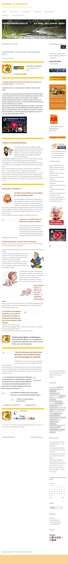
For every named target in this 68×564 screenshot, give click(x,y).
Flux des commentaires (55, 522)
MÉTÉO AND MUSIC (49, 11)
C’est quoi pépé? (26, 11)
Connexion (52, 518)
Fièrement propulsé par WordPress (24, 551)
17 (54, 491)
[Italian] (56, 61)
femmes (53, 407)
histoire (53, 409)
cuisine (60, 397)
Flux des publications (54, 520)
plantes (59, 419)
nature (62, 417)
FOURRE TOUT (5, 15)
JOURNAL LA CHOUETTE (14, 3)
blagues (52, 391)
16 (52, 491)
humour (61, 409)
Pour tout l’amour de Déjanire (56, 197)
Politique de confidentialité (8, 551)
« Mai (50, 497)
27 (61, 493)
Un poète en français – (54, 454)
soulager (54, 428)
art (59, 389)
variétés (62, 429)
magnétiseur (54, 415)
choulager (26, 424)
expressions (54, 405)
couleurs (55, 397)
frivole (63, 407)
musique (54, 417)
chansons (54, 393)
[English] (55, 61)
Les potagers (37, 11)
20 (61, 491)
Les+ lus (60, 411)
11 (57, 489)
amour (60, 386)
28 (64, 493)
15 (50, 491)
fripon (59, 407)
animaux (53, 389)
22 (50, 493)
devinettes (52, 403)
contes (62, 395)
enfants (59, 403)
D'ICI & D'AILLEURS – (54, 442)
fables (60, 405)
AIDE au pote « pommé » (18, 15)
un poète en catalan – (54, 448)
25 (57, 493)
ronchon (62, 425)
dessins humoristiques (55, 400)
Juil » (63, 497)
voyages (52, 432)
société (57, 426)
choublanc (22, 426)
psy (9, 426)
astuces (62, 389)
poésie (52, 421)
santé (51, 427)
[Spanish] (51, 61)
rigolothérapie (54, 425)
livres (51, 413)
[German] (60, 61)
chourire (52, 395)
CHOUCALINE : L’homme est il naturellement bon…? (21, 53)
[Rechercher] (63, 47)
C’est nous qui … (14, 11)
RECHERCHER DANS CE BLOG (56, 44)
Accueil (4, 11)
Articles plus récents (37, 437)
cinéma (57, 395)
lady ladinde (55, 411)
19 (59, 491)
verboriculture (59, 430)
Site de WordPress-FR (54, 524)
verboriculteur (52, 430)
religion (52, 423)
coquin (51, 397)
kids (51, 411)
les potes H (31, 424)
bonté (6, 426)
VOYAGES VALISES (30, 405)
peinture (53, 419)
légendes (57, 413)
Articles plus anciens (8, 437)
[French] (53, 61)
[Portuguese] (58, 61)
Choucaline (20, 424)
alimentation (52, 387)
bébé (3, 426)
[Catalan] (50, 61)
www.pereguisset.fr (53, 128)
